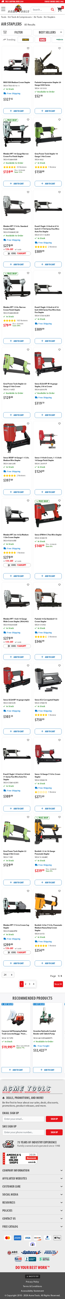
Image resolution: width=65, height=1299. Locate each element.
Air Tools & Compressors (20, 17)
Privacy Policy (32, 1281)
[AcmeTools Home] (18, 8)
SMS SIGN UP (9, 1126)
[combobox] (43, 10)
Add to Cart (18, 111)
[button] (28, 48)
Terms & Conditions (32, 1286)
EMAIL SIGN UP (10, 1113)
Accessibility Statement (32, 1291)
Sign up (54, 1118)
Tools (3, 17)
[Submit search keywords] (52, 9)
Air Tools (38, 17)
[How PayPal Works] (47, 1237)
